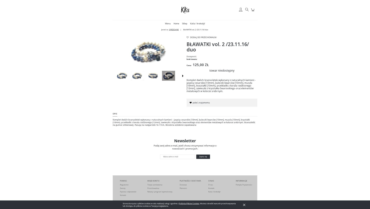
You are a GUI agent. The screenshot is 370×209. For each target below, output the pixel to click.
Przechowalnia (153, 188)
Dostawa (183, 185)
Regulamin (124, 185)
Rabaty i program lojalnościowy (159, 191)
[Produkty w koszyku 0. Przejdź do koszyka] (253, 11)
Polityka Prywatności (244, 185)
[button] (182, 76)
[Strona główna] (185, 10)
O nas (210, 185)
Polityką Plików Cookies (189, 203)
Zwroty (122, 188)
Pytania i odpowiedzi (128, 191)
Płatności (183, 188)
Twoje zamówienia (154, 185)
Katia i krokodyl (214, 191)
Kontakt (123, 195)
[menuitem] (168, 23)
